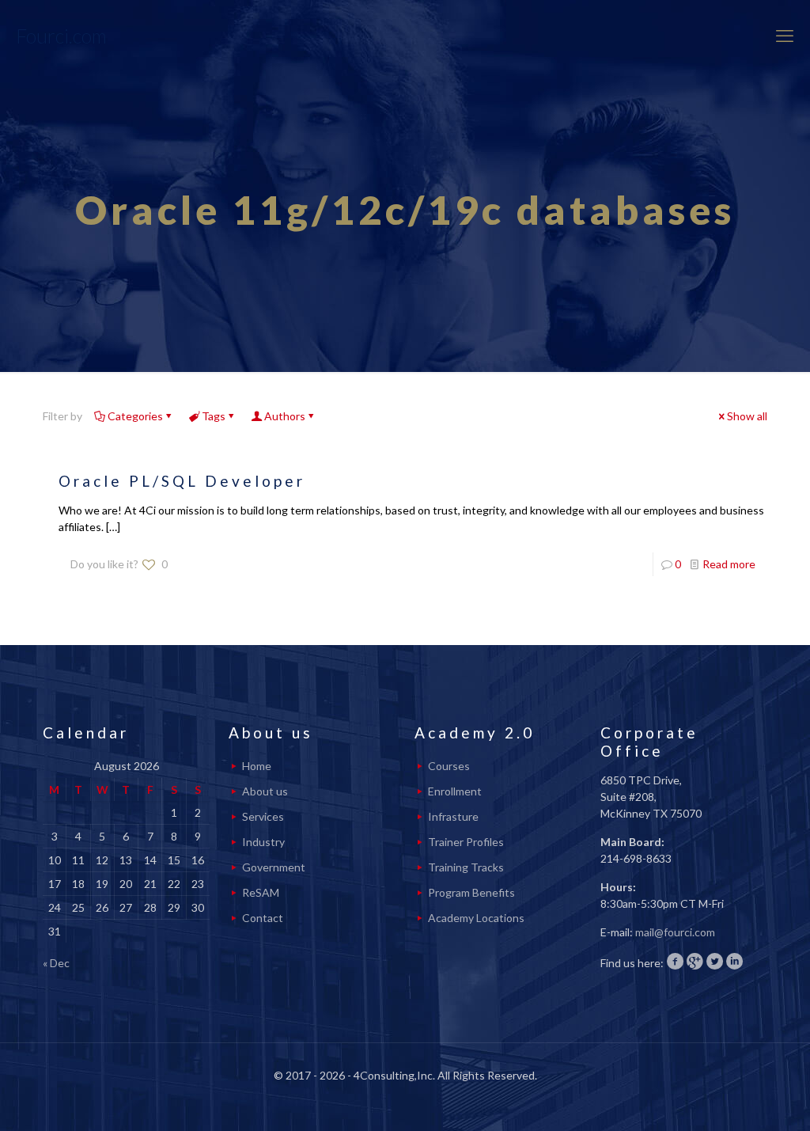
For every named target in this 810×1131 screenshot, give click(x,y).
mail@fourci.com (675, 932)
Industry (263, 841)
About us (265, 791)
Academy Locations (476, 917)
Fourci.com (61, 35)
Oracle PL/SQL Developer (182, 481)
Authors (284, 416)
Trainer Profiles (466, 841)
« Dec (56, 963)
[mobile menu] (784, 35)
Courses (449, 765)
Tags (213, 416)
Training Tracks (466, 867)
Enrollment (455, 791)
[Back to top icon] (734, 1098)
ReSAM (260, 892)
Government (273, 867)
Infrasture (453, 816)
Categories (135, 416)
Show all (747, 416)
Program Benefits (471, 892)
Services (263, 816)
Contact (262, 917)
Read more (728, 564)
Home (256, 765)
